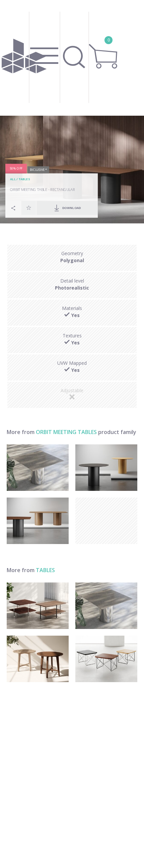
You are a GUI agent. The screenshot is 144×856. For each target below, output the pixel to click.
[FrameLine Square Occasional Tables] (38, 605)
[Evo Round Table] (38, 659)
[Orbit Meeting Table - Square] (38, 467)
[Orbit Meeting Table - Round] (106, 467)
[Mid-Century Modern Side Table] (106, 659)
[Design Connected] (24, 58)
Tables (24, 179)
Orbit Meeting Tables (66, 432)
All (13, 179)
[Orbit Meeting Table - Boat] (38, 521)
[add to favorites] (28, 208)
